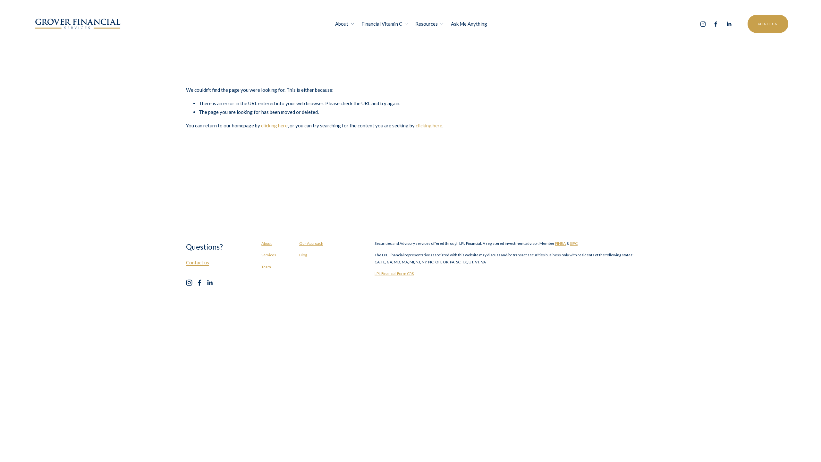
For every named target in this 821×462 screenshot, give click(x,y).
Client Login (767, 24)
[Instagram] (703, 24)
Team (266, 266)
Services (268, 254)
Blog (303, 254)
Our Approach (311, 243)
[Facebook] (716, 24)
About (266, 243)
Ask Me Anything (469, 24)
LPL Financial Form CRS (394, 273)
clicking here (274, 125)
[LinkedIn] (729, 24)
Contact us (197, 262)
